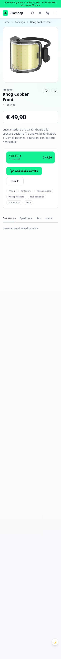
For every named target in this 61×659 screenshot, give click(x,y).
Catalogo (20, 22)
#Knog (11, 190)
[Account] (40, 13)
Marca (49, 218)
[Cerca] (32, 13)
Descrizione (9, 218)
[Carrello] (47, 13)
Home (6, 22)
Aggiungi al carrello (26, 171)
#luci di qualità (37, 196)
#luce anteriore (43, 190)
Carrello (15, 181)
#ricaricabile (14, 202)
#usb (28, 202)
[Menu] (55, 13)
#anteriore (26, 190)
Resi (39, 218)
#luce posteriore (16, 196)
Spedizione (26, 218)
